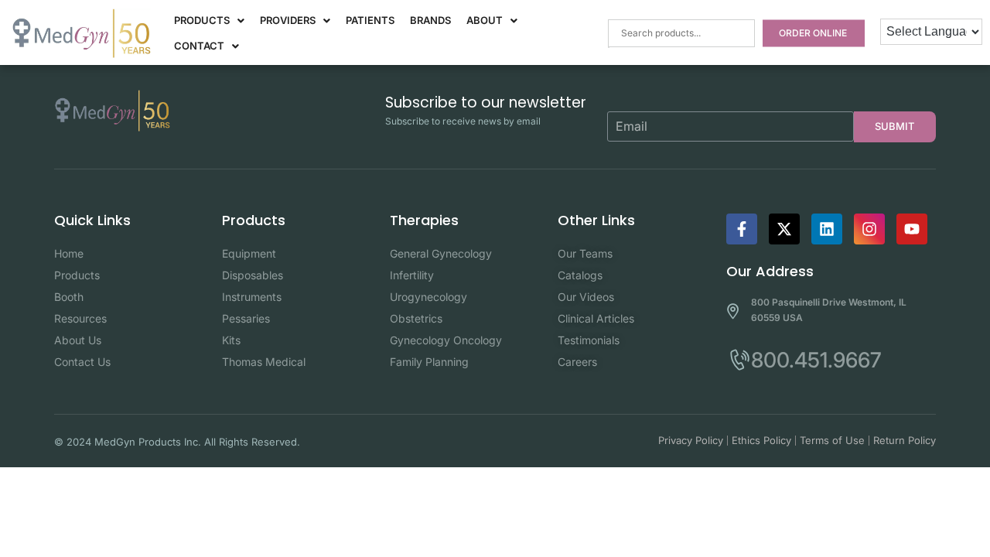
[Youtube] (911, 229)
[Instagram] (869, 229)
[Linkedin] (826, 229)
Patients (370, 20)
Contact (199, 45)
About (484, 20)
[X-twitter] (784, 229)
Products (202, 20)
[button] (209, 20)
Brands (430, 20)
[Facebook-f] (741, 229)
